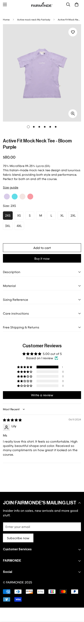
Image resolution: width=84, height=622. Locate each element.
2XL (73, 215)
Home (6, 19)
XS (19, 215)
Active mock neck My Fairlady (33, 19)
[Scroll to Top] (77, 601)
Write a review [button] (42, 395)
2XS (8, 215)
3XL (7, 226)
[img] (12, 420)
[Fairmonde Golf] (42, 4)
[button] (76, 4)
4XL (19, 226)
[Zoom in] (72, 113)
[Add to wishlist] (72, 32)
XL (62, 215)
